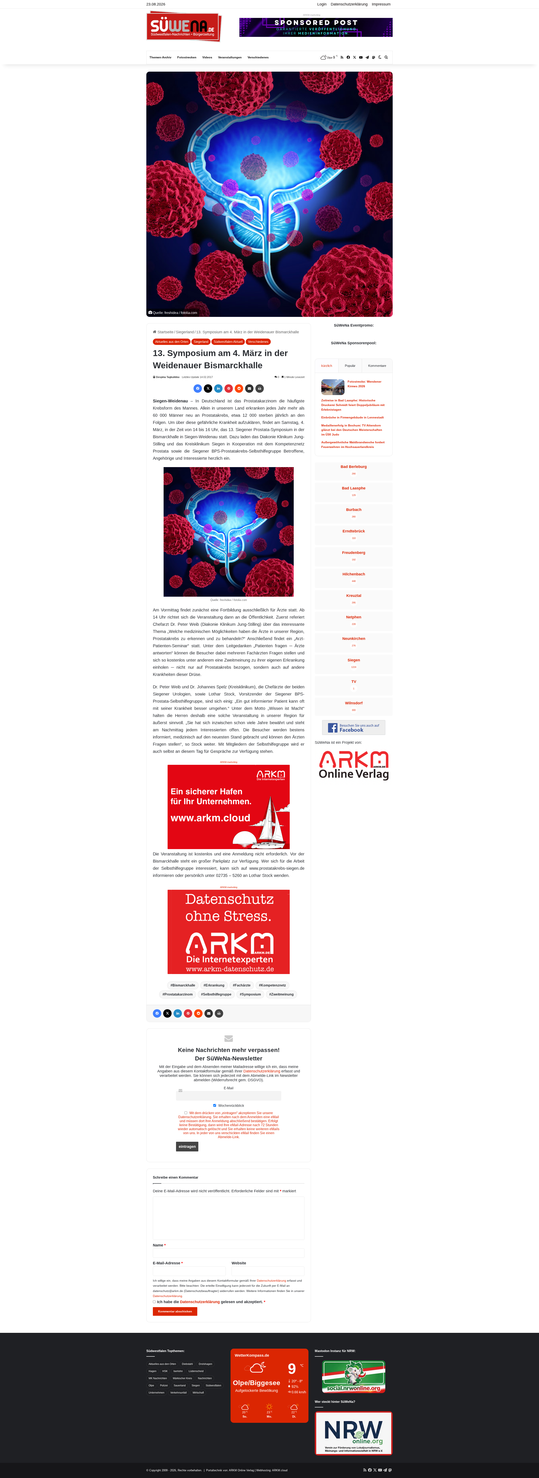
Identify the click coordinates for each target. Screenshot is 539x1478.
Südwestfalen (213, 1385)
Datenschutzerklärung (349, 4)
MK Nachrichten (158, 1378)
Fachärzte (243, 985)
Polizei (164, 1385)
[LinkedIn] (218, 388)
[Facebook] (197, 388)
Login (322, 4)
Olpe (151, 1385)
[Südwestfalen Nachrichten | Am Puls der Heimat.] (184, 26)
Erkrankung (214, 985)
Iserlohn (178, 1371)
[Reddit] (239, 388)
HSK (165, 1371)
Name (159, 1245)
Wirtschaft (198, 1392)
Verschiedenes (258, 57)
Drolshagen (205, 1364)
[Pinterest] (228, 388)
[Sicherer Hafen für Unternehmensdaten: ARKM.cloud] (229, 806)
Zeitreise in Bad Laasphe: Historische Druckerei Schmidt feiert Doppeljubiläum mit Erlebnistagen (353, 405)
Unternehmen (156, 1392)
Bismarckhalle (183, 985)
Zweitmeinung (282, 994)
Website (239, 1263)
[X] (208, 388)
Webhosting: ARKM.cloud (271, 1470)
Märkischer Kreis (182, 1378)
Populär (350, 365)
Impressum (381, 4)
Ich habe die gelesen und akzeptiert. (211, 1302)
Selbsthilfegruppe (217, 994)
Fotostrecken (186, 57)
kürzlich (326, 365)
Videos (207, 57)
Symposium (251, 994)
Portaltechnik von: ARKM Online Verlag (230, 1470)
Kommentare (377, 365)
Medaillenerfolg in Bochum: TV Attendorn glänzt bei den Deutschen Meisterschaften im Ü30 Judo (351, 430)
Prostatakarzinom (178, 994)
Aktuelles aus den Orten (171, 341)
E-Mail (228, 1088)
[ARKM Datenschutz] (229, 931)
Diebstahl (187, 1364)
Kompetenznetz (273, 985)
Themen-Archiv (160, 57)
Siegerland (185, 332)
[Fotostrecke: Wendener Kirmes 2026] (332, 387)
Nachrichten (205, 1378)
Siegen (196, 1385)
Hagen (152, 1371)
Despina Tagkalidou (167, 377)
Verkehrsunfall (178, 1392)
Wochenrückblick (230, 1105)
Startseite (164, 332)
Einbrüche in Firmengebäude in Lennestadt (352, 417)
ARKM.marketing (311, 15)
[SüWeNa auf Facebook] (353, 734)
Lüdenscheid (196, 1371)
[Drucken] (259, 388)
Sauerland (180, 1385)
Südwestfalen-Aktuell (228, 341)
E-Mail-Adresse (168, 1263)
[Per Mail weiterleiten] (249, 388)
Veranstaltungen (230, 57)
